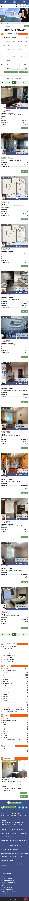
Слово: (8, 60)
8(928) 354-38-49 (22, 604)
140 (6, 82)
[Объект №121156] (14, 373)
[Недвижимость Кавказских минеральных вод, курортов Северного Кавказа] (1, 23)
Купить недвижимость (8, 875)
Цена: (8, 68)
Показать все (24, 796)
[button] (19, 37)
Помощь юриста (7, 878)
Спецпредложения (7, 889)
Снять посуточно (7, 887)
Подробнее (24, 128)
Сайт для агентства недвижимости (20, 899)
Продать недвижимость (9, 880)
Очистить (7, 72)
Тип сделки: (6, 37)
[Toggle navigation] (1, 6)
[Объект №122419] (14, 419)
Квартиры (6, 23)
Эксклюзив (5, 893)
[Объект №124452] (14, 283)
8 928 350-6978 (23, 103)
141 (10, 82)
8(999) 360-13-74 (22, 288)
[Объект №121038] (14, 553)
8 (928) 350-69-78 (22, 194)
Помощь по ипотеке (8, 876)
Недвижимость (6, 873)
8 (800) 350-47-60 (23, 5)
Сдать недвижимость (8, 882)
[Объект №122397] (14, 510)
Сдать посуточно (7, 884)
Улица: (8, 56)
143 (18, 82)
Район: (8, 49)
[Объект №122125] (14, 97)
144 (23, 82)
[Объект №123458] (14, 188)
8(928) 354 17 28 (23, 333)
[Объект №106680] (14, 599)
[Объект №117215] (14, 464)
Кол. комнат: (6, 45)
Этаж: (8, 53)
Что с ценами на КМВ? (8, 891)
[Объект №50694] (14, 328)
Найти (26, 26)
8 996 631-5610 (23, 470)
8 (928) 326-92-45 (23, 7)
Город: (8, 41)
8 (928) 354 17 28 (22, 149)
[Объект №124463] (14, 145)
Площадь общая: (5, 64)
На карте (14, 72)
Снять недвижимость (8, 886)
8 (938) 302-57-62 (22, 424)
